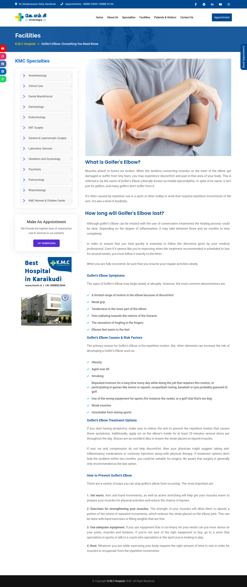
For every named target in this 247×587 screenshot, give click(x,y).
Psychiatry (35, 169)
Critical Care (36, 86)
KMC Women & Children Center (47, 200)
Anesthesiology (38, 75)
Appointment (222, 17)
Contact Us (186, 17)
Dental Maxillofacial (40, 96)
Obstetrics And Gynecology (44, 159)
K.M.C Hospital (116, 581)
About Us (112, 17)
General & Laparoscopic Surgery (48, 138)
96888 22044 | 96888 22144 (98, 4)
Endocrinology (37, 117)
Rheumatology (37, 190)
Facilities (144, 17)
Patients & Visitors (165, 17)
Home (99, 17)
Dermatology (36, 106)
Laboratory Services (40, 148)
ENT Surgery (36, 127)
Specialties (128, 17)
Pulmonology (36, 179)
